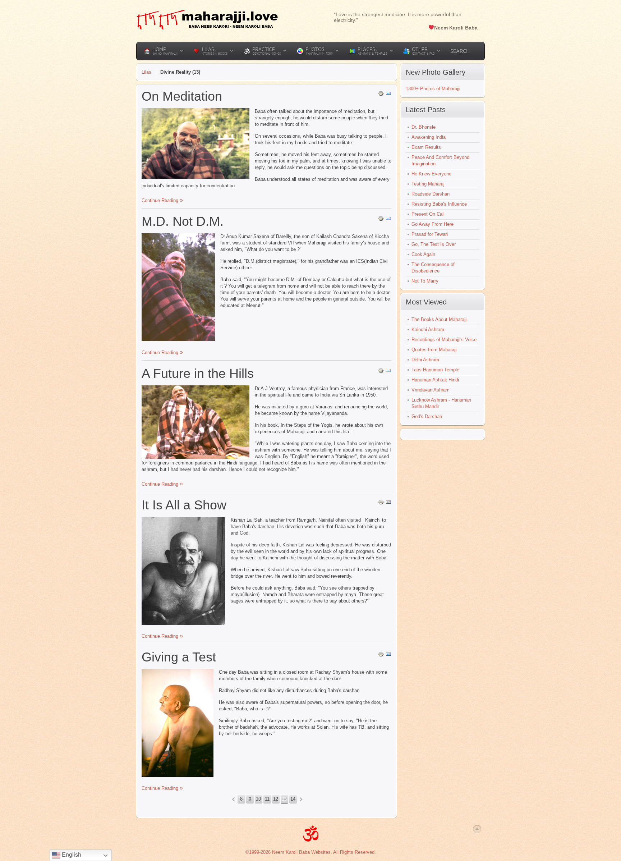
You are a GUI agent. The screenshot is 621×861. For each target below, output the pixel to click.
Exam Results (426, 147)
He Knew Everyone (431, 174)
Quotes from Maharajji (434, 349)
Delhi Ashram (425, 359)
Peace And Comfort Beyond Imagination (440, 160)
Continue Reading (161, 200)
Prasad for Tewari (429, 234)
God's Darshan (426, 416)
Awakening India (428, 137)
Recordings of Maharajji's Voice (444, 339)
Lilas (146, 72)
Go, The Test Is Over (433, 244)
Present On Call (428, 214)
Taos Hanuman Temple (435, 369)
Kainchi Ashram (427, 329)
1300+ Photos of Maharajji (433, 88)
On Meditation (182, 96)
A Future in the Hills (198, 373)
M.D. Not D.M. (183, 221)
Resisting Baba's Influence (439, 204)
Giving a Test (179, 657)
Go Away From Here (432, 224)
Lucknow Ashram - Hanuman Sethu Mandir (441, 403)
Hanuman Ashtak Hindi (435, 380)
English (70, 855)
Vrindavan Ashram (430, 390)
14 (292, 799)
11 (267, 799)
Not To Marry (424, 281)
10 (258, 799)
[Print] (381, 94)
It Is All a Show (184, 505)
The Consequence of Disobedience (433, 268)
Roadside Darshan (430, 194)
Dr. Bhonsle (423, 127)
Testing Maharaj (428, 184)
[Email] (388, 94)
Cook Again (423, 254)
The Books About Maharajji (439, 319)
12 (275, 799)
